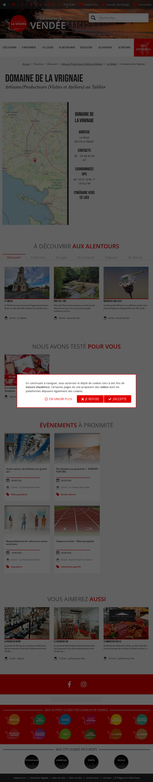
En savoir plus (60, 399)
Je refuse (92, 399)
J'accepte (120, 399)
